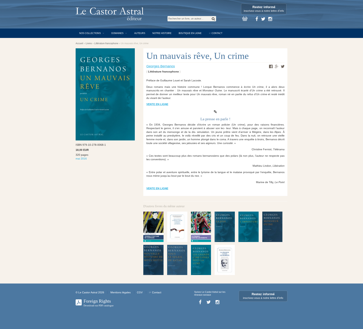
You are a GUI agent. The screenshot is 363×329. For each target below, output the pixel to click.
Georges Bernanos (160, 66)
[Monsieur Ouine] (272, 227)
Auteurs (139, 33)
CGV (140, 292)
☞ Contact (215, 33)
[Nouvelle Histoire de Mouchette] (153, 260)
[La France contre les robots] (201, 227)
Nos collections (90, 33)
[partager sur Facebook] (271, 66)
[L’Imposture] (248, 227)
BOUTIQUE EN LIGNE (190, 33)
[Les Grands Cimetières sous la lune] (201, 260)
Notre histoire (161, 33)
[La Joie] (225, 227)
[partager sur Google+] (276, 67)
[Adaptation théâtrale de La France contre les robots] (177, 227)
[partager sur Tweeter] (283, 66)
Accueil (79, 43)
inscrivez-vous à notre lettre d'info (264, 8)
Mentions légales (120, 292)
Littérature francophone (106, 43)
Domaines (117, 33)
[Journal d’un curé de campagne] (153, 227)
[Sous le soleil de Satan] (177, 260)
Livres (89, 43)
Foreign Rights (99, 303)
